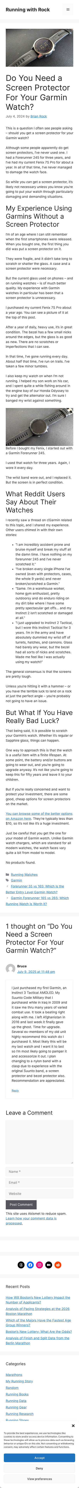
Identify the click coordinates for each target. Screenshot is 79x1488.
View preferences (39, 1479)
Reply (15, 1090)
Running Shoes (17, 1420)
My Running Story (19, 1381)
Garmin (16, 880)
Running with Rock (28, 9)
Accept (40, 1458)
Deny (39, 1468)
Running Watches (24, 875)
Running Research (20, 1414)
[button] (73, 1426)
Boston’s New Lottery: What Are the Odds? (39, 1332)
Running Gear (16, 1407)
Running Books (17, 1394)
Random (12, 1388)
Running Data (16, 1401)
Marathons (14, 1375)
